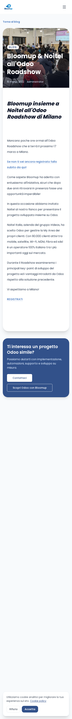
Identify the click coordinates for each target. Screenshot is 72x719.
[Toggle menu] (64, 7)
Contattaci (20, 378)
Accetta (30, 709)
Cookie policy (38, 701)
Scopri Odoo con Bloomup (30, 388)
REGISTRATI (15, 299)
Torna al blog (11, 22)
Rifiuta (13, 709)
